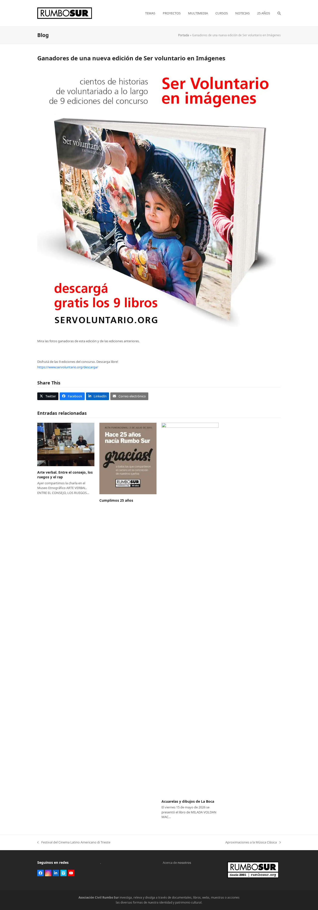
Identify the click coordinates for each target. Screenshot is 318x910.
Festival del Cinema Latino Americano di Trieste (73, 842)
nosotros (184, 862)
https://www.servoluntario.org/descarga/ (67, 367)
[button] (279, 13)
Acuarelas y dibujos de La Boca (187, 801)
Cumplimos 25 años (116, 500)
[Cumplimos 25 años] (128, 458)
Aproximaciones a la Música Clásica (251, 842)
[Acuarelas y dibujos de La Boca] (190, 609)
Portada (183, 35)
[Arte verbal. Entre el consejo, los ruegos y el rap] (65, 444)
